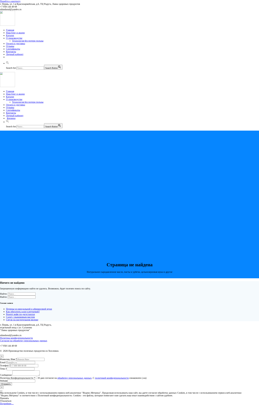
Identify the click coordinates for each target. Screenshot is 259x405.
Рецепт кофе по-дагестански (20, 314)
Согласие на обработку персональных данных (23, 340)
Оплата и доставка (15, 43)
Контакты (11, 51)
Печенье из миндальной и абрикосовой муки (29, 309)
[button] (7, 63)
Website (3, 381)
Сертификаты (13, 49)
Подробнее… (7, 403)
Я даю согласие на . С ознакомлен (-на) (92, 378)
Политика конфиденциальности (16, 338)
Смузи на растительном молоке (22, 319)
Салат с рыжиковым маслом (20, 317)
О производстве (14, 38)
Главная (10, 30)
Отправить (6, 384)
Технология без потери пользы (27, 41)
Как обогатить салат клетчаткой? (23, 311)
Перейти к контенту (10, 1)
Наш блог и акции (15, 32)
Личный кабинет (14, 54)
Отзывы (10, 46)
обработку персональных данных (74, 378)
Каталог (10, 35)
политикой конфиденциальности (112, 378)
